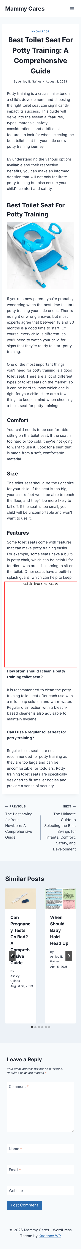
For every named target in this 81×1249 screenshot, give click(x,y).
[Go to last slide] (12, 956)
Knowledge (40, 31)
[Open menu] (72, 8)
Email (15, 1170)
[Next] (68, 956)
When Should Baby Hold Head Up (59, 930)
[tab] (32, 1027)
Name (15, 1148)
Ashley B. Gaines (29, 81)
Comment (19, 1086)
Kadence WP (50, 1236)
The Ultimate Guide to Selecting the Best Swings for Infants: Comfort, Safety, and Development (60, 828)
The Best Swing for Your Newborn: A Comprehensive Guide (18, 822)
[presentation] (20, 898)
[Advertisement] (40, 626)
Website (16, 1191)
